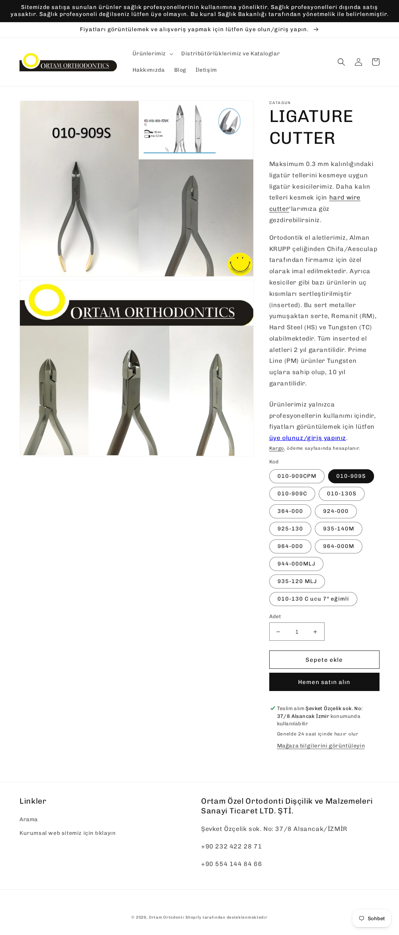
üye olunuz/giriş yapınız (307, 438)
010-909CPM (296, 476)
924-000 (336, 511)
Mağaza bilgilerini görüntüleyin (321, 745)
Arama (28, 819)
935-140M (338, 528)
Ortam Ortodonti (166, 917)
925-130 (290, 528)
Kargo (276, 448)
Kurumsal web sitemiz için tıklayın (67, 833)
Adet (275, 616)
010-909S (351, 476)
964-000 (290, 546)
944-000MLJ (296, 563)
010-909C (292, 493)
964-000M (338, 546)
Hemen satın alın (324, 682)
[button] (152, 54)
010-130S (342, 493)
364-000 (290, 511)
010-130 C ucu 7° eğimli (313, 599)
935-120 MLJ (297, 581)
